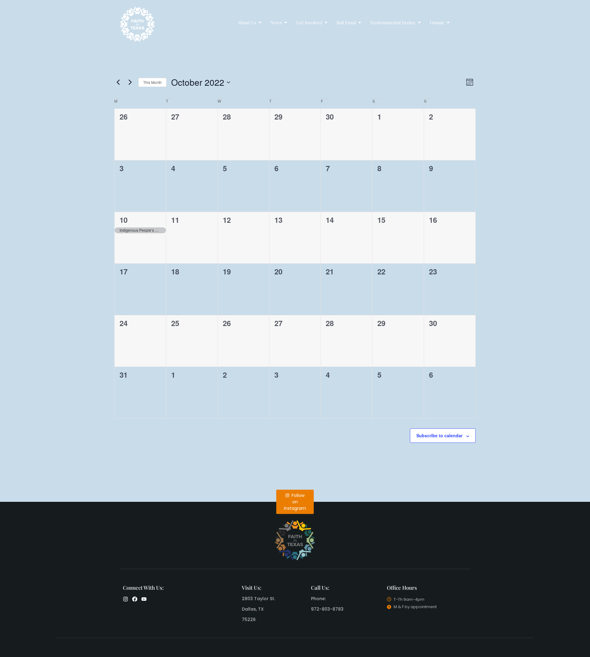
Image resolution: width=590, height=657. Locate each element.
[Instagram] (125, 599)
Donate (437, 22)
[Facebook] (134, 599)
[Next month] (130, 82)
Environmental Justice (393, 22)
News (276, 22)
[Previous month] (118, 82)
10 (124, 219)
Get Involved (309, 22)
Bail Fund (346, 22)
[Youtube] (144, 599)
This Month (152, 82)
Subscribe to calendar (439, 435)
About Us (247, 22)
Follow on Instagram (295, 501)
